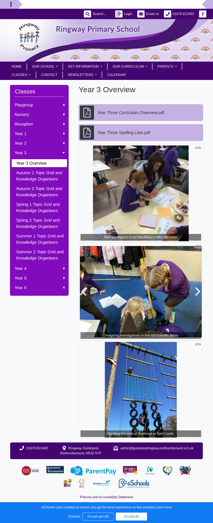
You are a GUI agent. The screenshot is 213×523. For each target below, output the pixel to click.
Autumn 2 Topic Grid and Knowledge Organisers (39, 191)
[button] (84, 193)
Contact (49, 75)
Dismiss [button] (74, 516)
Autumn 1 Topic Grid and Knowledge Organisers (39, 175)
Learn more (163, 507)
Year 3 (20, 152)
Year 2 (20, 143)
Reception (24, 124)
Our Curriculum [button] (129, 66)
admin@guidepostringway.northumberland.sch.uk (156, 448)
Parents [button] (165, 66)
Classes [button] (20, 75)
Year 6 (20, 287)
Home (17, 66)
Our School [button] (43, 66)
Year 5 (20, 278)
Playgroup (24, 105)
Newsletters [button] (81, 75)
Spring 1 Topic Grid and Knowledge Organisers (38, 207)
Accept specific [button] (98, 516)
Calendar (116, 75)
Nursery (22, 114)
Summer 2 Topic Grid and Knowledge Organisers (40, 255)
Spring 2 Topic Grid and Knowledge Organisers (38, 223)
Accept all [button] (131, 516)
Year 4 (20, 268)
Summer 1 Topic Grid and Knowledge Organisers (40, 239)
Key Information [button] (84, 66)
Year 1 (20, 133)
